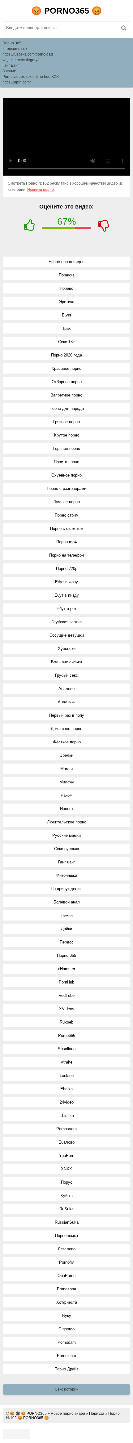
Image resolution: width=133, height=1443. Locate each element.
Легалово (66, 1249)
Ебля (66, 315)
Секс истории (67, 1389)
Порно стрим (67, 515)
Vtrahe (66, 1062)
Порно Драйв (66, 1369)
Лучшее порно (66, 502)
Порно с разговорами (66, 488)
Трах (66, 328)
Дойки (66, 928)
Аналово (66, 688)
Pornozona (66, 1289)
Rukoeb (66, 1022)
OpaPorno (66, 1275)
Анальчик (66, 702)
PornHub (66, 982)
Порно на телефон (66, 555)
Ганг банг (66, 862)
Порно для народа (66, 408)
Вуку (66, 1315)
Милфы (66, 782)
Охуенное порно (66, 475)
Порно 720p (66, 568)
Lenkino (67, 1075)
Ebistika (66, 1115)
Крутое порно (66, 435)
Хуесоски (66, 648)
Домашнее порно (66, 728)
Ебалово (66, 1142)
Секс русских (66, 848)
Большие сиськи (66, 662)
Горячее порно (66, 448)
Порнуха (67, 275)
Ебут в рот (66, 608)
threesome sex (14, 49)
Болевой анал (67, 902)
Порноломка (66, 1235)
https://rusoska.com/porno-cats (28, 54)
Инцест (66, 808)
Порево (66, 288)
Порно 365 (11, 43)
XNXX (66, 1169)
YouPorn (66, 1155)
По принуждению (67, 888)
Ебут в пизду (66, 595)
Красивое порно (66, 368)
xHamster (66, 968)
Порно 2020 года (66, 355)
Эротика (66, 301)
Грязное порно (66, 421)
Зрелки (66, 755)
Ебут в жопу (66, 582)
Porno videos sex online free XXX (30, 76)
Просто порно (66, 461)
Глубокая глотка (66, 622)
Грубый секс (66, 675)
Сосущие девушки (66, 635)
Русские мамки (66, 835)
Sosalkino (66, 1048)
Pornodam (67, 1342)
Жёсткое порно (67, 742)
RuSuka (66, 1209)
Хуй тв (66, 1195)
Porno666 (66, 1035)
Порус (66, 1182)
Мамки (66, 768)
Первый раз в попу (66, 715)
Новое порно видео (66, 261)
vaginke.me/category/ (20, 60)
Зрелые (9, 71)
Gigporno (66, 1329)
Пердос (67, 942)
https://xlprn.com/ (16, 82)
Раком (66, 795)
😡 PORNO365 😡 (66, 11)
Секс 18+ (66, 341)
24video (67, 1102)
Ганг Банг (10, 65)
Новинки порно (40, 189)
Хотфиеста (66, 1302)
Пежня (67, 915)
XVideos (66, 1008)
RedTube (66, 995)
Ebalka (66, 1089)
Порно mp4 (66, 542)
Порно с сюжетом (66, 528)
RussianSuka (67, 1222)
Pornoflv (66, 1262)
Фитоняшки (66, 875)
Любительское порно (66, 822)
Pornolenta (66, 1355)
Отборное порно (67, 381)
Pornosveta (66, 1129)
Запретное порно (66, 395)
